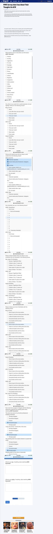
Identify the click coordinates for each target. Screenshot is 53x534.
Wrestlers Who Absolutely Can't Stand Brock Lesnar (30, 531)
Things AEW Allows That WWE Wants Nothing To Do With (14, 531)
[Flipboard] (42, 1)
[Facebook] (38, 1)
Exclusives (15, 1)
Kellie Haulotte (7, 9)
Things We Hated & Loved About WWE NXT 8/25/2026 (7, 531)
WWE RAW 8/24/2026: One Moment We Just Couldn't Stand (22, 531)
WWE (19, 1)
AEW (21, 1)
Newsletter (50, 1)
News (11, 1)
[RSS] (45, 1)
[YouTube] (41, 1)
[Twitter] (39, 1)
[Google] (44, 1)
